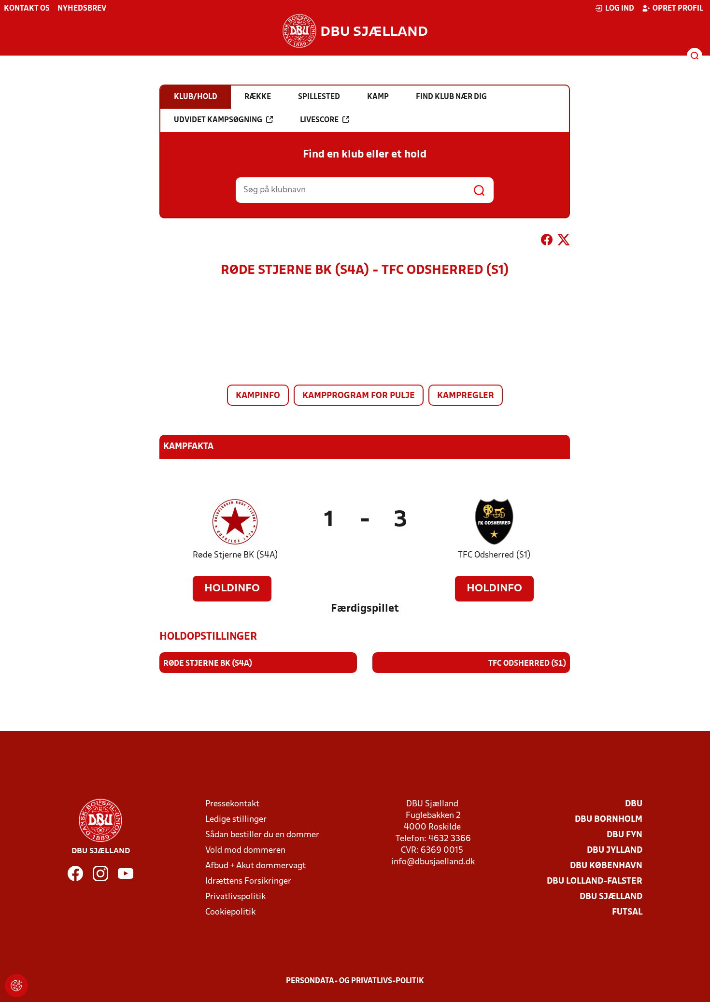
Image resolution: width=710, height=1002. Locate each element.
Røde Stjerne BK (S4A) (235, 555)
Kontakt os (27, 8)
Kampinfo (258, 396)
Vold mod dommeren (245, 850)
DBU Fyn (624, 835)
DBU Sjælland (611, 897)
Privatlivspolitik (235, 897)
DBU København (606, 866)
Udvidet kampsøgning (218, 120)
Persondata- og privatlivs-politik (355, 981)
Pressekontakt (232, 804)
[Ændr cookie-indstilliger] (16, 985)
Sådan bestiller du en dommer (262, 835)
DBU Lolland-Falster (594, 881)
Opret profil (678, 8)
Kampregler (465, 396)
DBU (633, 804)
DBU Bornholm (608, 820)
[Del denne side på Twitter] (563, 241)
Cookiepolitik (230, 912)
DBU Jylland (614, 850)
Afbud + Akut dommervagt (255, 866)
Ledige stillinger (236, 820)
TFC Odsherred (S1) (494, 555)
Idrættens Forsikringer (248, 881)
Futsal (627, 912)
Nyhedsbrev (81, 8)
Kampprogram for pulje (358, 396)
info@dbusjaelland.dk (433, 862)
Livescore (319, 120)
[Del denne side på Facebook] (547, 241)
